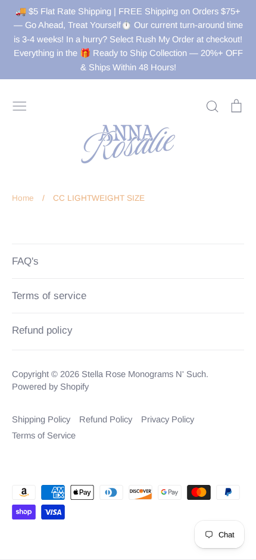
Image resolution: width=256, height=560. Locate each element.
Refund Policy (105, 419)
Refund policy (42, 330)
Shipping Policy (41, 419)
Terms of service (49, 295)
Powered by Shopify (50, 386)
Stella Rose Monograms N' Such (144, 374)
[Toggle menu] (19, 105)
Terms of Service (44, 435)
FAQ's (25, 261)
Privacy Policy (167, 419)
